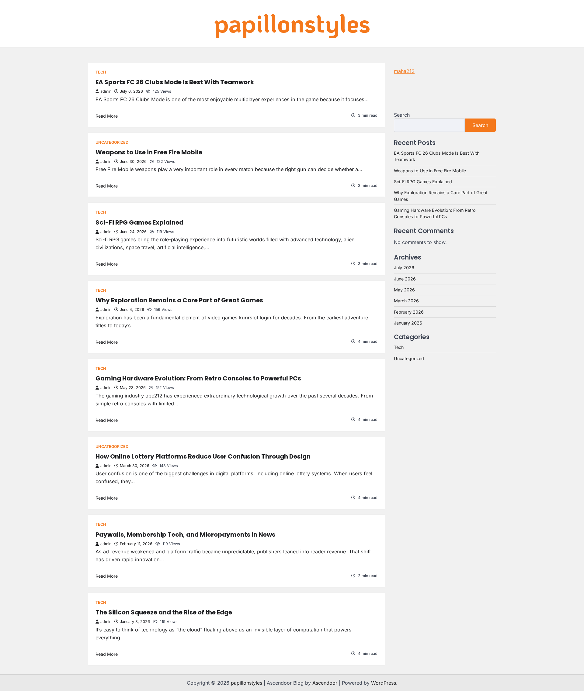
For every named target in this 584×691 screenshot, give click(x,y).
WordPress (383, 683)
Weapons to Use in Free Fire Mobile (149, 152)
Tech (101, 72)
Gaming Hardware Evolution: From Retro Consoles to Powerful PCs (198, 378)
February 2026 (409, 312)
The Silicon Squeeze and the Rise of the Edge (164, 612)
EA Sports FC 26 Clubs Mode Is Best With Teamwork (175, 82)
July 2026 (404, 267)
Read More (107, 116)
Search (402, 115)
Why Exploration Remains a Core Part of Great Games (179, 300)
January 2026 (408, 322)
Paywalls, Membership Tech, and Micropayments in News (185, 534)
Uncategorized (112, 142)
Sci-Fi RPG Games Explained (139, 222)
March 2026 (406, 300)
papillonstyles (292, 23)
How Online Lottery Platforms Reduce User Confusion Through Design (203, 456)
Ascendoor (324, 683)
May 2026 (404, 289)
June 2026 (405, 278)
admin (105, 91)
